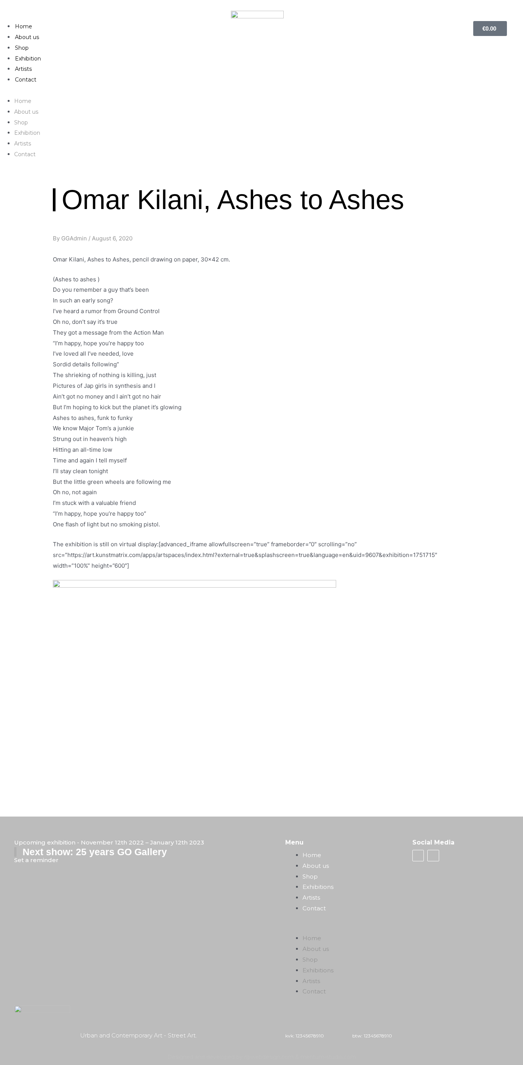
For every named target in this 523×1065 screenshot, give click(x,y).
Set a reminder (36, 860)
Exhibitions (317, 886)
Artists (23, 68)
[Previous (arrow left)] (13, 532)
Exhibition (28, 58)
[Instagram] (433, 855)
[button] (261, 90)
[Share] (497, 8)
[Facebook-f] (418, 855)
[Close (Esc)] (514, 8)
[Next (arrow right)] (509, 532)
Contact (25, 79)
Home (23, 26)
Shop (22, 47)
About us (27, 37)
